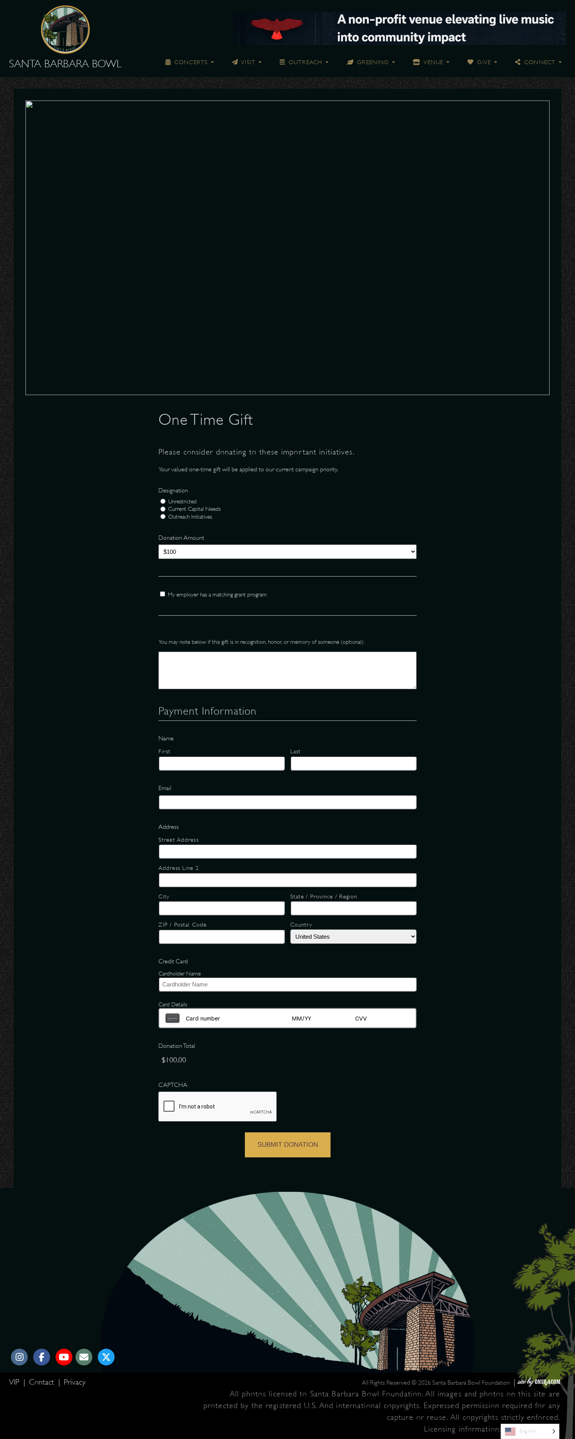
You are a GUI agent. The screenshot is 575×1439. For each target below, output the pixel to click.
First (164, 751)
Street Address (178, 839)
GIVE (483, 62)
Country (301, 924)
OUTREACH (304, 62)
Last (295, 751)
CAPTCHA (172, 1085)
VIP (15, 1382)
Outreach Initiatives (190, 516)
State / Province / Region (324, 896)
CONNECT (538, 62)
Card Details (172, 1004)
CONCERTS (190, 62)
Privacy (74, 1382)
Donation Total (176, 1045)
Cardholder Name (179, 973)
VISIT (247, 62)
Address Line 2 (178, 867)
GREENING (372, 62)
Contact (42, 1382)
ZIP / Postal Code (182, 924)
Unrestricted (182, 501)
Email (164, 788)
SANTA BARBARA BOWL (65, 64)
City (163, 896)
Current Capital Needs (194, 508)
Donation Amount (181, 537)
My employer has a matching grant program (217, 594)
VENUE (432, 62)
